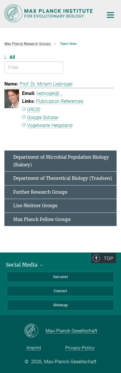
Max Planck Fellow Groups (42, 219)
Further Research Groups (40, 192)
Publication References (59, 101)
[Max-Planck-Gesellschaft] (35, 331)
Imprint (33, 348)
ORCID (33, 109)
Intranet (60, 277)
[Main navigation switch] (110, 15)
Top (108, 258)
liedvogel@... (49, 93)
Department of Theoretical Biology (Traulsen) (62, 178)
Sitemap (60, 305)
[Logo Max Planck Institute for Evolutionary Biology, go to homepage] (49, 13)
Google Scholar (42, 117)
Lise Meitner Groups (35, 205)
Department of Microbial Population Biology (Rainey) (61, 161)
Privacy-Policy (80, 348)
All (12, 57)
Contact (60, 291)
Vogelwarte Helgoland (50, 125)
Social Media (22, 265)
